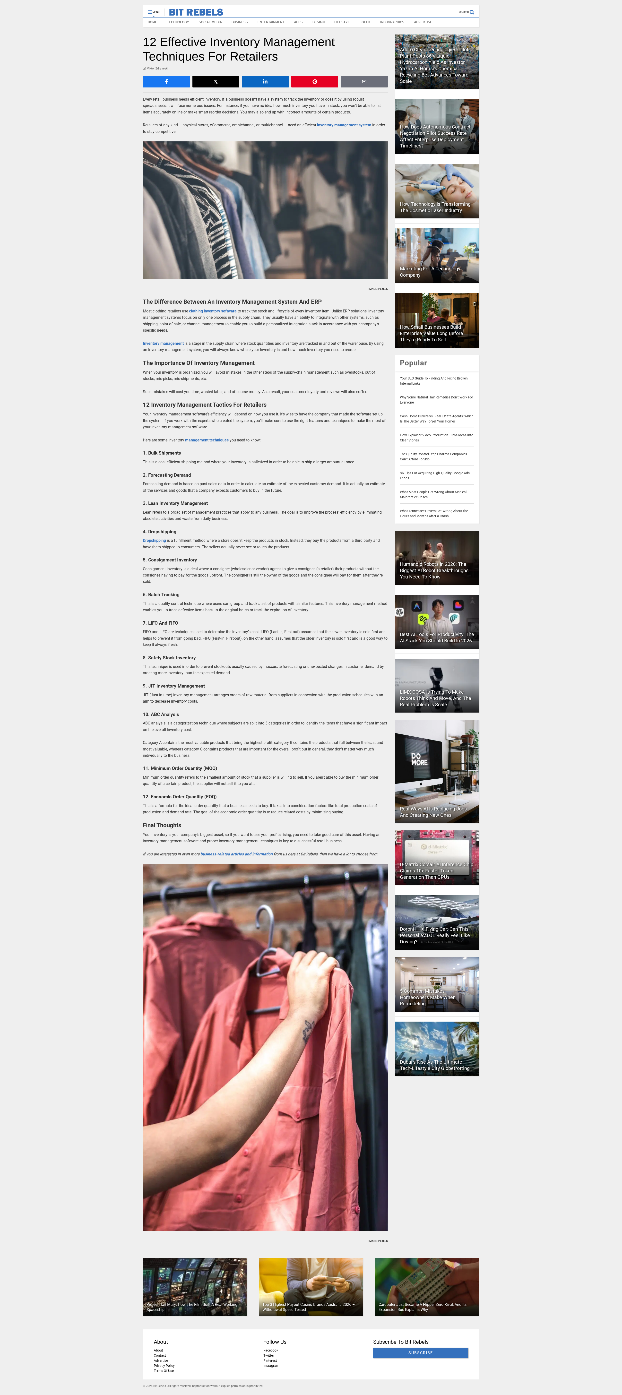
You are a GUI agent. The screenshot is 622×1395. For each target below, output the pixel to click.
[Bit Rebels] (193, 13)
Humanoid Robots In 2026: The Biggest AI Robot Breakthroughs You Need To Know (434, 570)
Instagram (271, 1366)
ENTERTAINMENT (271, 22)
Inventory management (163, 343)
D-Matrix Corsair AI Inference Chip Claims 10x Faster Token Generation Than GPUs (436, 870)
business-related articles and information (236, 854)
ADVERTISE (423, 22)
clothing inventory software (213, 311)
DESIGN (318, 22)
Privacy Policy (164, 1366)
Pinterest (270, 1360)
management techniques (207, 440)
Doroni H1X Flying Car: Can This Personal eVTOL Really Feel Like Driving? (435, 935)
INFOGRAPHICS (392, 22)
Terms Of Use (164, 1371)
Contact (160, 1355)
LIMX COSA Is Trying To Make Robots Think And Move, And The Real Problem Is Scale (435, 698)
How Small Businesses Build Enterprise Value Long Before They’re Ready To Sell (431, 333)
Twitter (268, 1355)
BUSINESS (240, 22)
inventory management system (344, 125)
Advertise (161, 1360)
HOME (152, 22)
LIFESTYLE (343, 22)
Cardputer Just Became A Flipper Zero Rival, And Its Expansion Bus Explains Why (422, 1307)
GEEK (366, 22)
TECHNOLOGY (178, 22)
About (158, 1350)
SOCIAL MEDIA (210, 22)
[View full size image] (265, 210)
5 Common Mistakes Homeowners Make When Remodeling (428, 997)
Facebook (270, 1350)
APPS (298, 22)
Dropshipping (154, 540)
